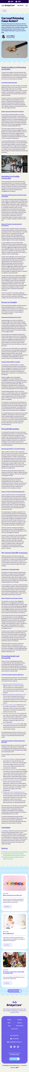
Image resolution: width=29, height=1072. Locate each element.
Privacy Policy (24, 1065)
